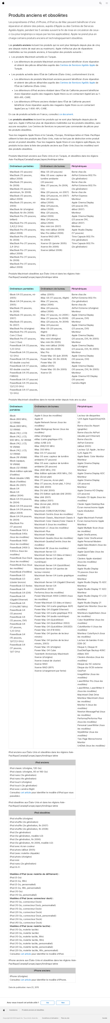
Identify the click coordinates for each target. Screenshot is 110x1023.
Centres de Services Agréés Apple (77, 65)
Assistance (13, 1010)
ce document (66, 114)
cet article (26, 792)
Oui (47, 1003)
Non (62, 1003)
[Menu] (107, 3)
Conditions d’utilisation (50, 1018)
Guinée (104, 1018)
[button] (100, 3)
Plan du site (65, 1018)
